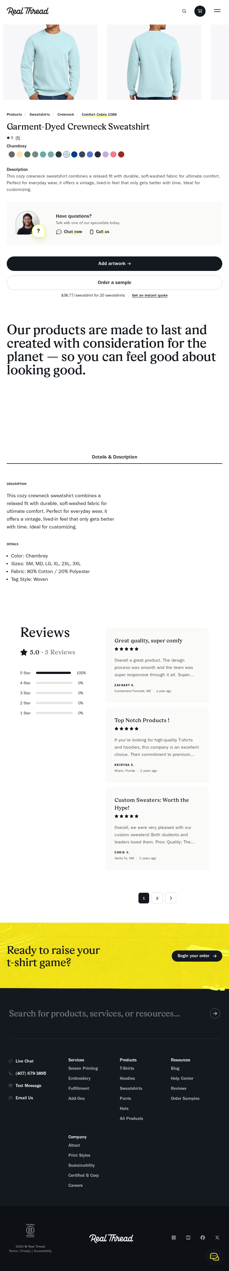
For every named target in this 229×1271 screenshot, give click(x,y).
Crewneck (66, 114)
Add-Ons (76, 1098)
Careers (75, 1185)
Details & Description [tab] (114, 456)
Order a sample (114, 282)
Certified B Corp (83, 1175)
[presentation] (114, 263)
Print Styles (79, 1155)
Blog (175, 1068)
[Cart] (200, 11)
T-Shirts (127, 1068)
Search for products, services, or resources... (94, 1013)
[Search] (184, 11)
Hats (124, 1108)
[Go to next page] (170, 898)
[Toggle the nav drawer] (217, 10)
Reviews (178, 1088)
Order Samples (185, 1098)
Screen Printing (83, 1068)
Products (14, 114)
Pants (125, 1098)
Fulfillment (78, 1088)
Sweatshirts (40, 114)
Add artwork (112, 263)
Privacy (26, 1251)
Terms (13, 1251)
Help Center (182, 1078)
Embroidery (79, 1078)
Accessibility (43, 1251)
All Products (131, 1118)
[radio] (11, 154)
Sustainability (81, 1165)
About (74, 1145)
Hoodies (127, 1078)
